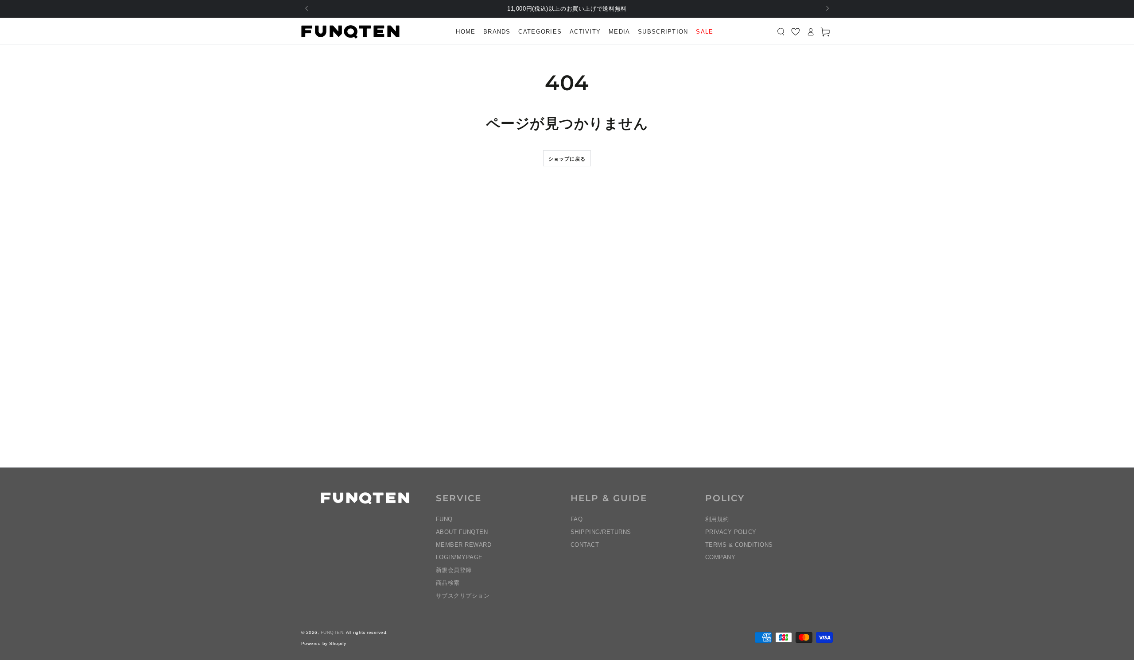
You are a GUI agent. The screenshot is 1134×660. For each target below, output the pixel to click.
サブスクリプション (462, 595)
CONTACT (585, 544)
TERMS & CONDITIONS (739, 544)
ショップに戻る (567, 158)
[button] (780, 32)
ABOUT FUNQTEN (462, 532)
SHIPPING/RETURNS (601, 532)
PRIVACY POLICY (731, 532)
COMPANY (720, 557)
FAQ (577, 519)
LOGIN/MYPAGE (459, 557)
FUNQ (444, 519)
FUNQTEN (332, 632)
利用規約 (717, 519)
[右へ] (827, 9)
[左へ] (307, 9)
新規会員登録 (454, 570)
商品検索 (448, 582)
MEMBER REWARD (463, 544)
